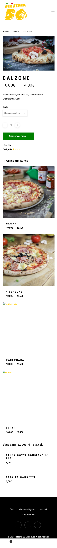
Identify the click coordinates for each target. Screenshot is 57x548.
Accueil (6, 31)
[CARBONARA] (29, 328)
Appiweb (45, 537)
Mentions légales (27, 509)
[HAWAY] (29, 192)
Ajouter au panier (18, 136)
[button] (53, 12)
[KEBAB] (29, 396)
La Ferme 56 (28, 514)
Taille (5, 107)
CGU (12, 509)
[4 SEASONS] (29, 260)
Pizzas (16, 31)
